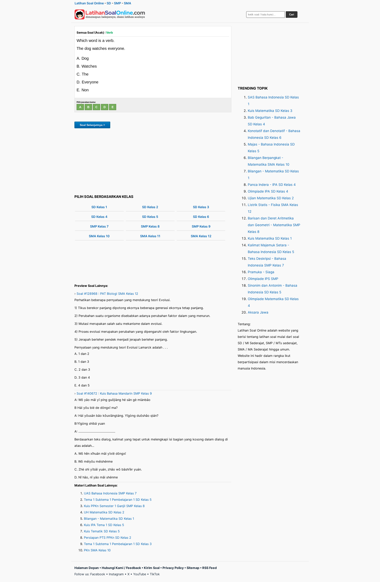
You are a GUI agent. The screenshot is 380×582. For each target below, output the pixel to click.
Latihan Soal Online (89, 3)
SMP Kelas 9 (201, 226)
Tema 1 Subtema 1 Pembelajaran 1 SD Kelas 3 (118, 544)
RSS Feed (209, 568)
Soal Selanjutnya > (92, 125)
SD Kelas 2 (150, 207)
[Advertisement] (153, 160)
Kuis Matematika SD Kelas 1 (270, 238)
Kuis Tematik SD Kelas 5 (102, 531)
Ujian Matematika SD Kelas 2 (271, 198)
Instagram (116, 574)
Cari (291, 14)
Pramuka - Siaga (261, 272)
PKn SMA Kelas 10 (97, 550)
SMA (127, 3)
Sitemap (193, 568)
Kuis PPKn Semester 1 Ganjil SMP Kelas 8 (114, 506)
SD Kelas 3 (201, 207)
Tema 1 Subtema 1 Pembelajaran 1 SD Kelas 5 (118, 500)
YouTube (139, 574)
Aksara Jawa (258, 312)
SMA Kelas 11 (150, 236)
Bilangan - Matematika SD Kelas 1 (109, 519)
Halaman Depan (86, 568)
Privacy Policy (173, 568)
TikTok (155, 574)
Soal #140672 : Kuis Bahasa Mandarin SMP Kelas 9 (114, 393)
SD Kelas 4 (99, 217)
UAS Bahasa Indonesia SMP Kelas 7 (110, 493)
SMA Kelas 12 (201, 236)
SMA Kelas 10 (99, 236)
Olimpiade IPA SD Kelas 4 (268, 191)
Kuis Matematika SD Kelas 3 (270, 111)
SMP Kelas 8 (150, 226)
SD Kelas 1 (99, 207)
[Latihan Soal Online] (109, 14)
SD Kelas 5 (150, 217)
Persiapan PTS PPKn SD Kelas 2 (107, 537)
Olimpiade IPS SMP (263, 279)
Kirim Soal (152, 568)
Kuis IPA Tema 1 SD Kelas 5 (104, 525)
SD (109, 3)
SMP (117, 3)
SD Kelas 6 (201, 217)
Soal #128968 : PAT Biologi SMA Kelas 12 (107, 294)
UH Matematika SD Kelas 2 (104, 512)
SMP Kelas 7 (99, 226)
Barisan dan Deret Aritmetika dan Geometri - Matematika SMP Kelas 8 (274, 225)
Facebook (97, 574)
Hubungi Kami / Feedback (121, 568)
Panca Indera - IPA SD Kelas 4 (272, 185)
